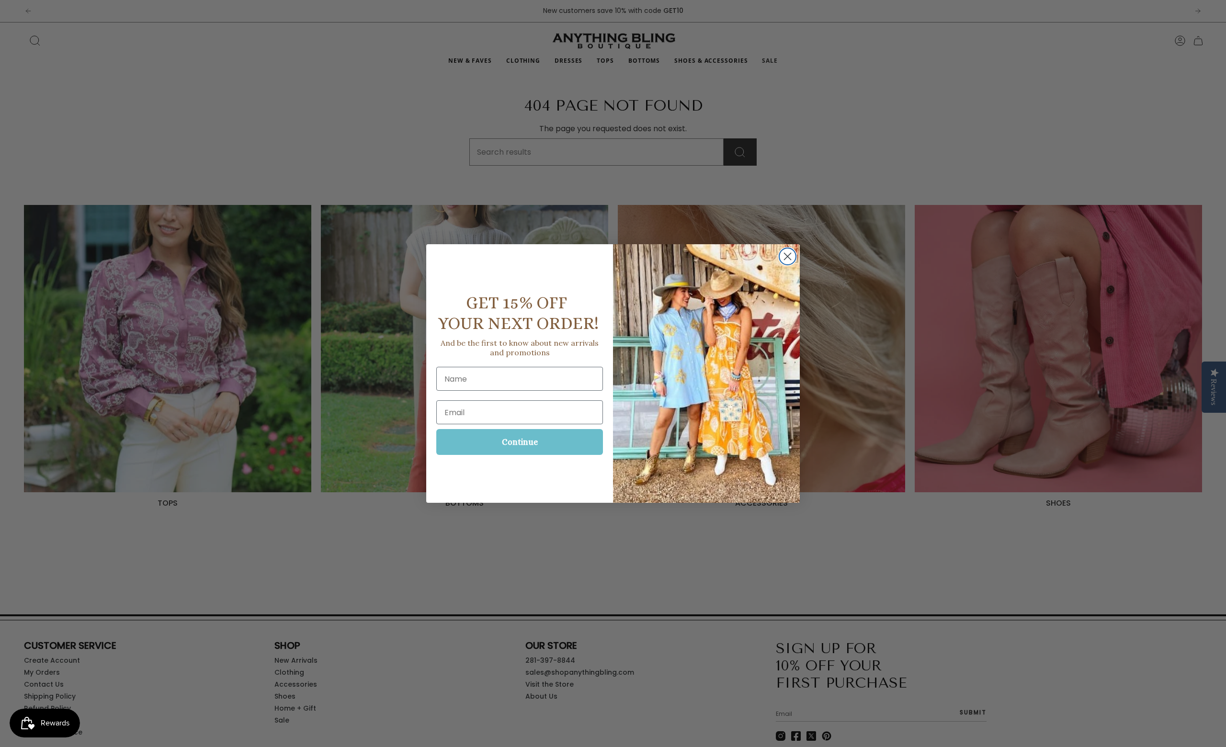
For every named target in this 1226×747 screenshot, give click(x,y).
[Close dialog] (787, 256)
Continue (520, 442)
